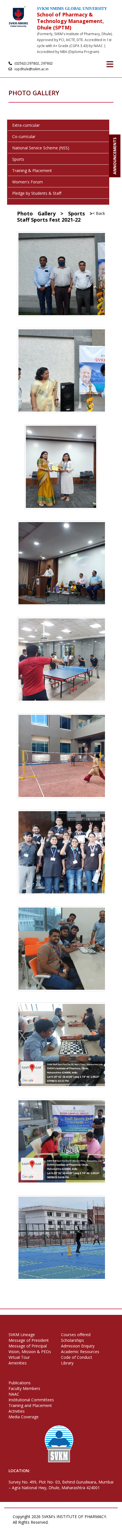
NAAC (14, 1394)
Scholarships (72, 1340)
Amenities (18, 1363)
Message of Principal (28, 1346)
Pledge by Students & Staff (36, 193)
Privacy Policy (64, 1522)
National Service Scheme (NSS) (40, 148)
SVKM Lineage (22, 1334)
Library (67, 1363)
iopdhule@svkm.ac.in (31, 69)
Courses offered (76, 1334)
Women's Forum (27, 182)
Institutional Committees (31, 1399)
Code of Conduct (76, 1357)
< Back (98, 213)
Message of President (29, 1340)
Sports (18, 159)
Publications (20, 1382)
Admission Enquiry (77, 1346)
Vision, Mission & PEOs (30, 1351)
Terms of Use (93, 1522)
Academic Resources (80, 1351)
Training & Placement (32, 170)
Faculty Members (24, 1388)
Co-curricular (23, 136)
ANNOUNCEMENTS (114, 156)
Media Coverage (24, 1416)
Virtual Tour (19, 1357)
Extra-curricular (26, 125)
